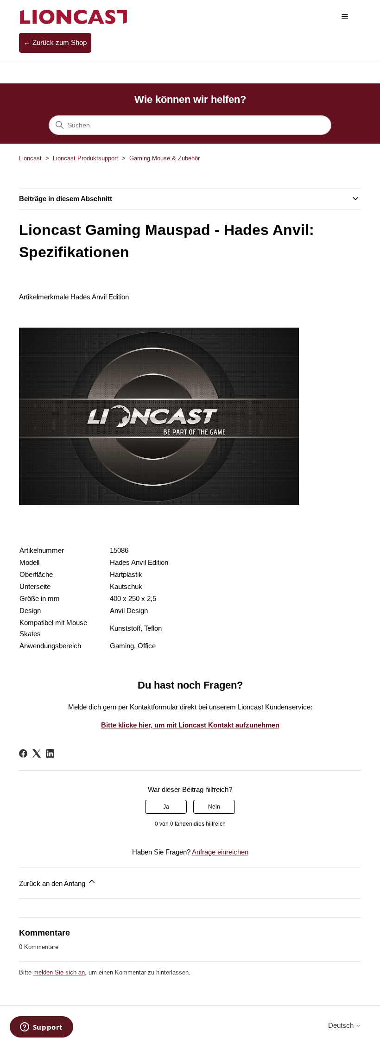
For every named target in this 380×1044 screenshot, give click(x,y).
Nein (214, 807)
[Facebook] (23, 753)
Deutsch (341, 1025)
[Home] (73, 16)
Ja (166, 807)
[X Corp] (36, 753)
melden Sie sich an (59, 972)
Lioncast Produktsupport (85, 158)
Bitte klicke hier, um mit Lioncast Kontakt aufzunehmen (190, 725)
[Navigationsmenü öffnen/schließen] (344, 16)
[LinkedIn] (50, 753)
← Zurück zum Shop (55, 42)
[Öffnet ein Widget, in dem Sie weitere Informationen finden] (41, 1027)
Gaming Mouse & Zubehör (164, 158)
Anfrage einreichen (220, 852)
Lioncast (30, 158)
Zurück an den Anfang (53, 883)
